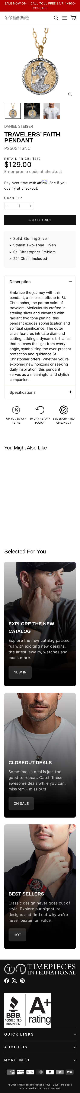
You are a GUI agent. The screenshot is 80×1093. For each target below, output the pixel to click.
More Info (17, 1060)
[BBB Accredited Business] (40, 1010)
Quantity (13, 198)
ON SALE (21, 803)
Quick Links (19, 1034)
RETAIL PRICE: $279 (22, 158)
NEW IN (20, 672)
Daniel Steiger (18, 126)
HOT (17, 935)
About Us (16, 1047)
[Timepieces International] (16, 18)
